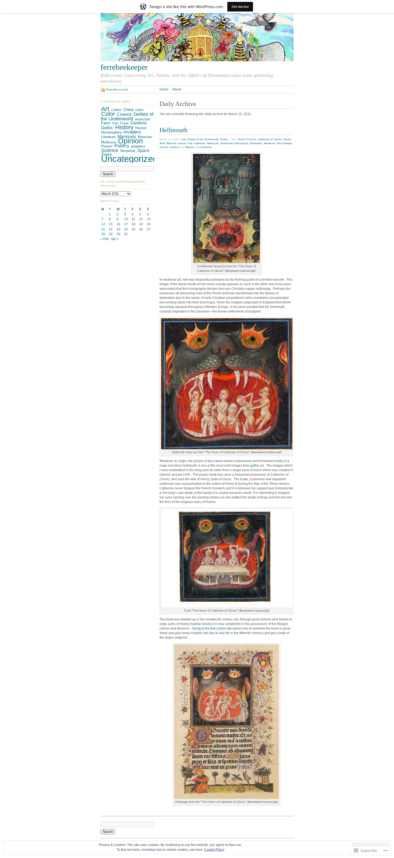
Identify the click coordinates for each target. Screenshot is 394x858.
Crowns (124, 114)
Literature (108, 137)
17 (126, 224)
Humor (141, 128)
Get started (240, 7)
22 (111, 229)
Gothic (224, 139)
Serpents (127, 150)
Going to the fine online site (212, 628)
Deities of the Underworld (202, 139)
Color (108, 113)
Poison (107, 146)
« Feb (105, 239)
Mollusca (108, 142)
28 (103, 234)
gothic (254, 465)
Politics (121, 145)
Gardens (138, 123)
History (124, 127)
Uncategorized (129, 159)
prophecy (138, 146)
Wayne (189, 147)
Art (184, 139)
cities (139, 110)
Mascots (145, 137)
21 (103, 229)
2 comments (203, 147)
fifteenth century (176, 143)
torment (174, 147)
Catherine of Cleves (269, 139)
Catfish (116, 110)
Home (163, 89)
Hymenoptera (111, 132)
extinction (142, 119)
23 (118, 229)
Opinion (130, 141)
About (176, 89)
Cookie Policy (214, 850)
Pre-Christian (284, 143)
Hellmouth (173, 130)
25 (133, 229)
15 (111, 224)
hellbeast (199, 143)
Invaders (132, 132)
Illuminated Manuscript (234, 143)
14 (103, 224)
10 (126, 219)
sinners (163, 147)
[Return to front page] (197, 60)
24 (126, 229)
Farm (105, 123)
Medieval (269, 143)
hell (190, 143)
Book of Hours (247, 139)
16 (118, 224)
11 (133, 219)
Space (143, 150)
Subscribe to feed (117, 89)
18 (133, 224)
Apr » (115, 239)
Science (109, 150)
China (128, 109)
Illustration (256, 143)
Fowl (124, 123)
